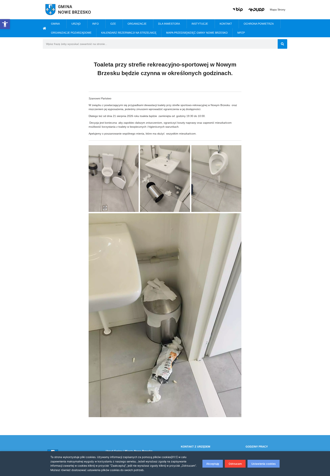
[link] (5, 24)
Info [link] (95, 23)
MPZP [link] (241, 32)
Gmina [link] (55, 23)
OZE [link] (113, 23)
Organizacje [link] (137, 23)
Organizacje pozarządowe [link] (71, 32)
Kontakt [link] (226, 23)
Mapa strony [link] (277, 9)
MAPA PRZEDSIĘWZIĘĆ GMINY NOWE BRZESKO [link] (197, 32)
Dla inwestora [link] (169, 23)
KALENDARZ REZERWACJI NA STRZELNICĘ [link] (128, 32)
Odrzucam (235, 463)
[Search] (282, 44)
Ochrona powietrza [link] (259, 23)
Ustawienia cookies (263, 463)
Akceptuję (212, 463)
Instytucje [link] (200, 23)
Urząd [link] (76, 23)
